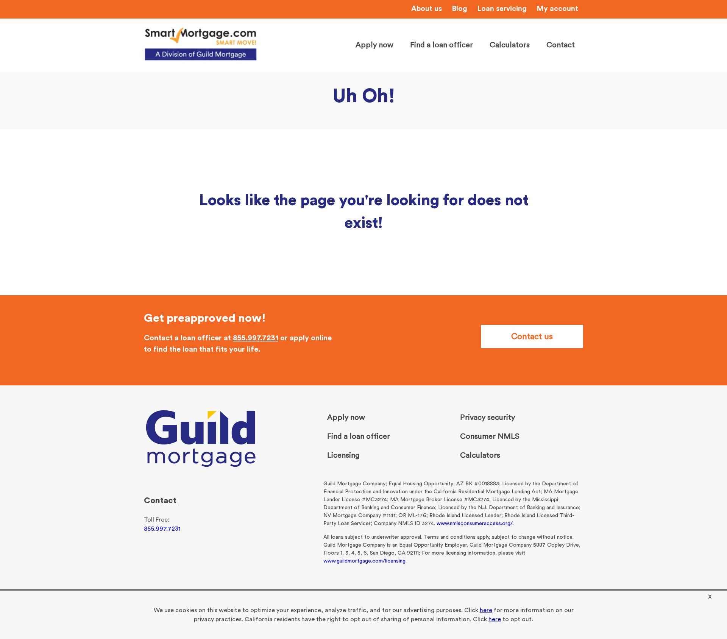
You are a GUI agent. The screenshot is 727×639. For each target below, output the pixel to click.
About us (426, 8)
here (486, 610)
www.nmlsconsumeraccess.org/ (475, 523)
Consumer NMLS (490, 436)
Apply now (374, 45)
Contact (560, 45)
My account (557, 8)
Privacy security (487, 417)
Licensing (343, 455)
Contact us (532, 336)
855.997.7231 (255, 338)
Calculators (510, 45)
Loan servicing (502, 8)
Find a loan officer (441, 45)
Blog (459, 8)
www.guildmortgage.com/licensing (364, 561)
